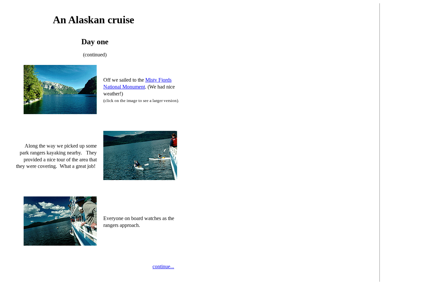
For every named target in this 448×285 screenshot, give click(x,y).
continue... (163, 266)
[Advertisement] (419, 107)
